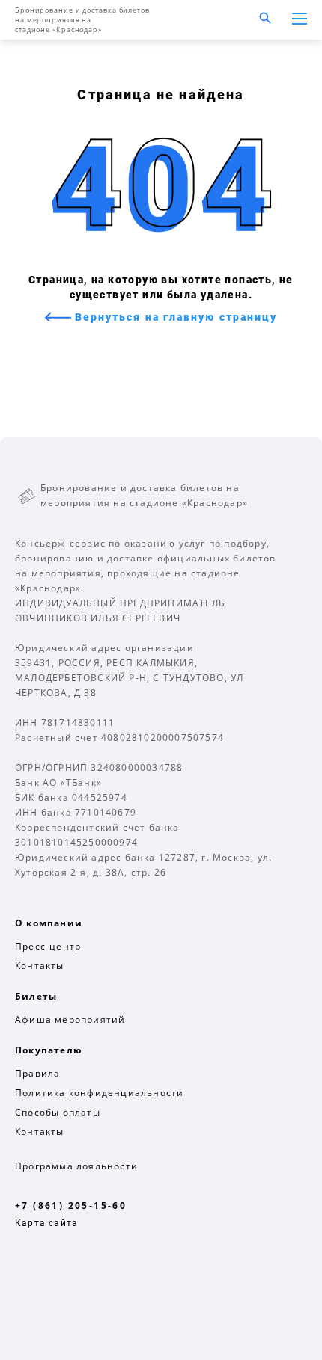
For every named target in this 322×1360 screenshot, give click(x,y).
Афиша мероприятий (70, 1019)
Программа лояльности (76, 1166)
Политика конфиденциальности (99, 1092)
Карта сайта (46, 1223)
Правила (37, 1073)
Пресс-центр (48, 946)
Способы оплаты (57, 1112)
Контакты (39, 965)
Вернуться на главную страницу (174, 317)
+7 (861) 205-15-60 (71, 1205)
